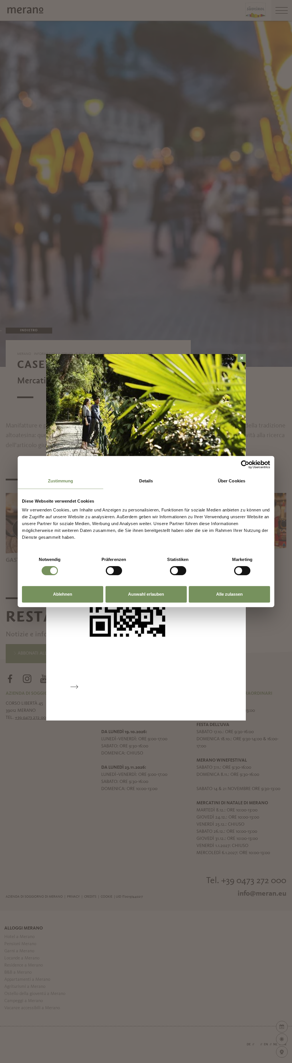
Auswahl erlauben (146, 594)
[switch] (114, 570)
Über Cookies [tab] (231, 480)
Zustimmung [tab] (60, 480)
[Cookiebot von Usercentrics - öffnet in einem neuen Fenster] (245, 464)
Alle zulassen (229, 594)
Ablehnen (62, 594)
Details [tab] (146, 480)
